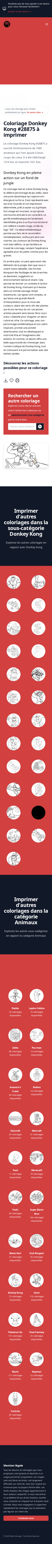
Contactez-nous (26, 1518)
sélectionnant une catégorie (27, 415)
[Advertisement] (26, 58)
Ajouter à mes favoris (19, 11)
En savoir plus (35, 112)
